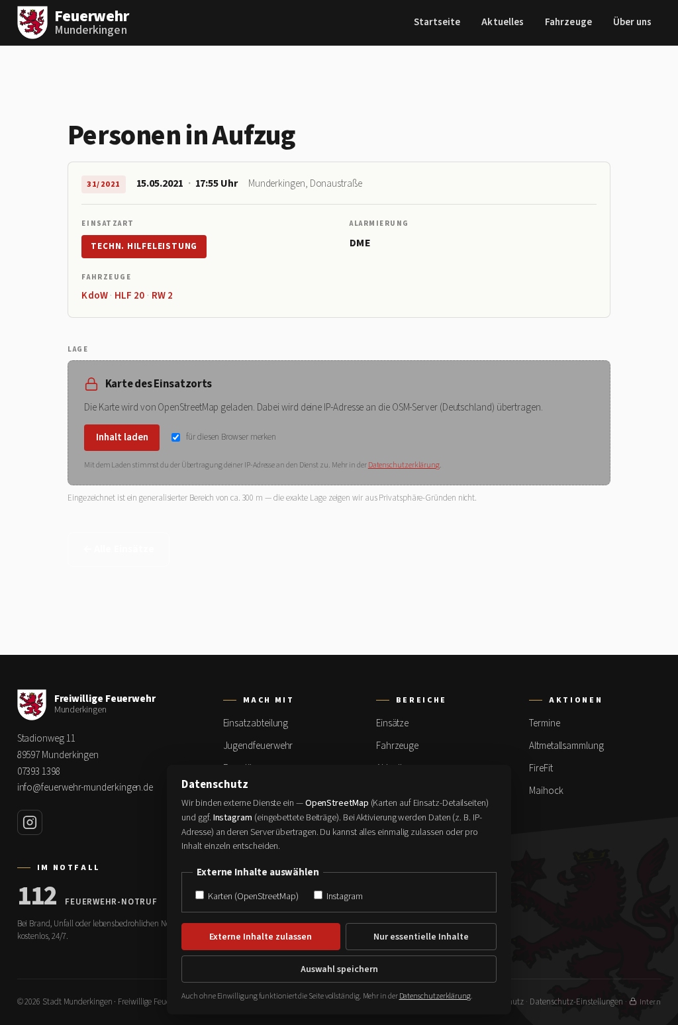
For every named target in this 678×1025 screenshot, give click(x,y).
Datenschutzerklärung (404, 465)
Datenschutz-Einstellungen (576, 1002)
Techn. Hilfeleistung (144, 246)
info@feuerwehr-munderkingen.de (85, 788)
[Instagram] (29, 822)
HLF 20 (129, 296)
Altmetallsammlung (566, 746)
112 (37, 896)
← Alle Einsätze (118, 549)
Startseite (437, 22)
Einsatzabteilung (256, 723)
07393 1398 (38, 772)
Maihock (546, 791)
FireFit (540, 768)
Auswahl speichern (339, 969)
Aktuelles (502, 22)
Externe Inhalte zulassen (260, 937)
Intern (650, 1002)
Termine (544, 723)
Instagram (343, 896)
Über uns (632, 22)
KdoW (94, 296)
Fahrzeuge (568, 22)
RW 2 (162, 296)
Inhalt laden (122, 437)
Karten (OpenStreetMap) (252, 896)
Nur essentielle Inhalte (421, 937)
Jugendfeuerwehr (258, 746)
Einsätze (392, 723)
